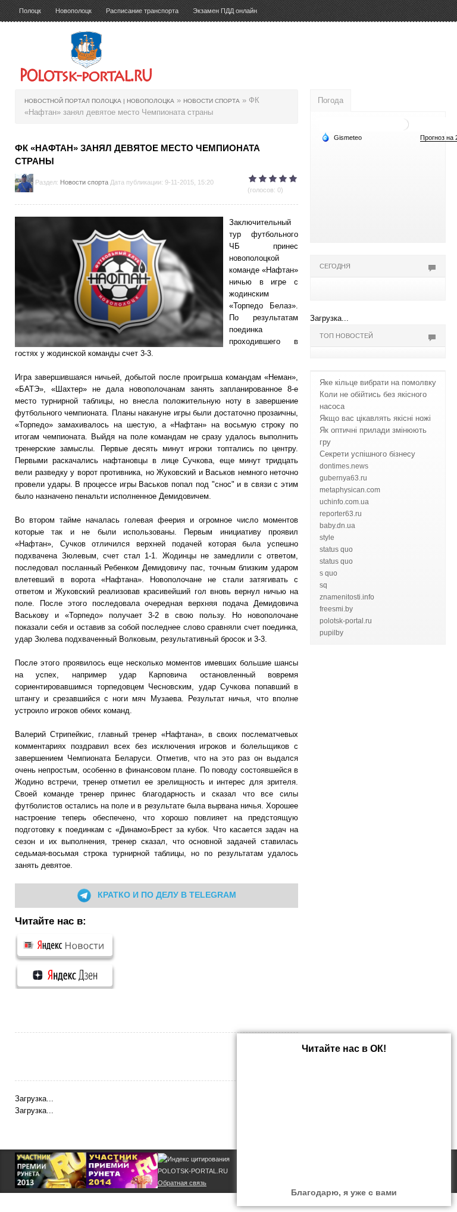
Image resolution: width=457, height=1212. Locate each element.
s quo (328, 573)
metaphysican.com (350, 490)
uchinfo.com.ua (344, 502)
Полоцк (30, 10)
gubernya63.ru (343, 478)
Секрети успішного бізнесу (367, 453)
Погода (330, 100)
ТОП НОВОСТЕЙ (346, 335)
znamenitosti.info (347, 597)
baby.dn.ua (337, 525)
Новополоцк (73, 10)
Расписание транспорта (142, 10)
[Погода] (342, 136)
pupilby (331, 633)
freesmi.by (336, 609)
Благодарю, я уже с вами (344, 1192)
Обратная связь (182, 1182)
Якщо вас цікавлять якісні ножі (375, 418)
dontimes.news (344, 466)
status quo (336, 549)
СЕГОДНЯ (335, 266)
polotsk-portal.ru (346, 621)
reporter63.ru (341, 514)
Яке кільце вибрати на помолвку (378, 382)
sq (323, 585)
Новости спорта (84, 182)
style (327, 537)
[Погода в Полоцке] (403, 123)
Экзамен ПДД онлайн (225, 10)
